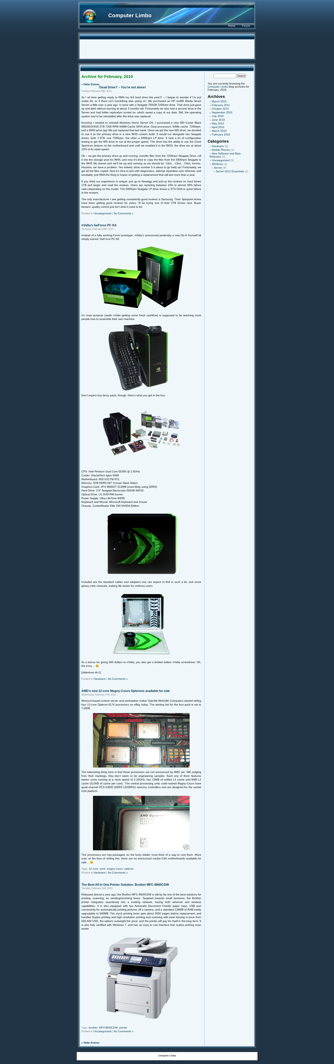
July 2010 (218, 116)
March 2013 (219, 101)
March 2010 (219, 130)
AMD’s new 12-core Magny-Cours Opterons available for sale (125, 691)
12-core (93, 868)
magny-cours (115, 868)
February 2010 (221, 134)
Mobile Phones (221, 149)
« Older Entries (90, 84)
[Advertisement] (167, 49)
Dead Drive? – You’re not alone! (122, 87)
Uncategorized (102, 213)
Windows (217, 163)
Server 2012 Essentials (230, 171)
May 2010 (218, 123)
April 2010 (218, 127)
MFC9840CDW (108, 1027)
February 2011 (221, 105)
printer (123, 1027)
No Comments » (124, 213)
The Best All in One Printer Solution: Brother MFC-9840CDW (125, 884)
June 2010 (218, 119)
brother (93, 1027)
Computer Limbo (130, 15)
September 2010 (222, 112)
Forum (246, 25)
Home (231, 25)
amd (102, 868)
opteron (129, 868)
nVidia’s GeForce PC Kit (98, 225)
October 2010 (220, 108)
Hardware (100, 678)
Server (218, 167)
